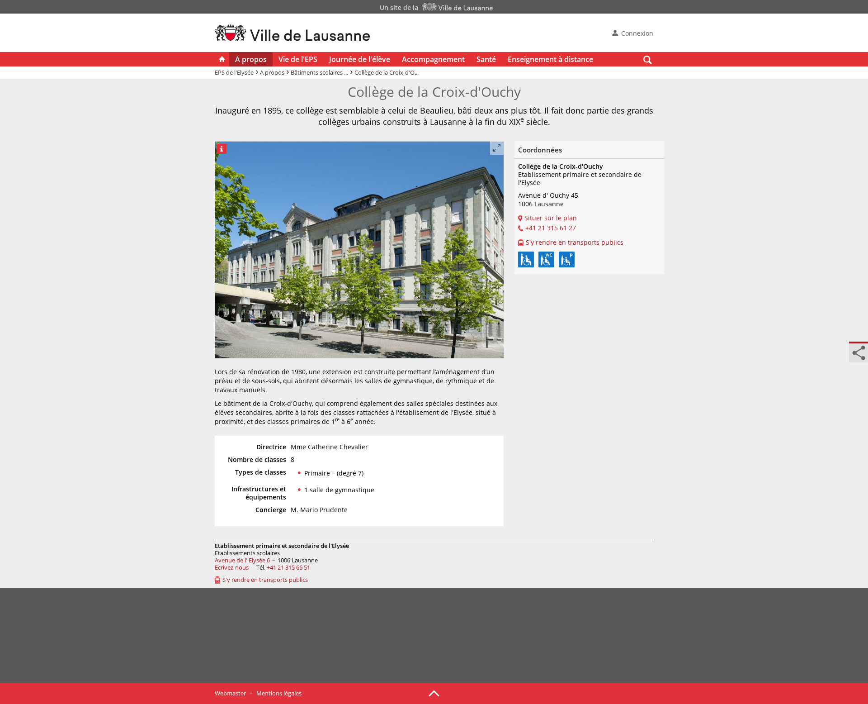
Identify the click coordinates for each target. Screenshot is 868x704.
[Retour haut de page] (434, 693)
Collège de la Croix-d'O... (386, 72)
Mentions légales (279, 693)
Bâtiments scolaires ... (319, 72)
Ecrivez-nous (232, 567)
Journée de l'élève (359, 59)
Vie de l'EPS (297, 59)
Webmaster (230, 693)
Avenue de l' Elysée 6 (242, 560)
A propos (251, 59)
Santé (486, 59)
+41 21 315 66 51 (288, 567)
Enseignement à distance (550, 59)
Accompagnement (433, 59)
